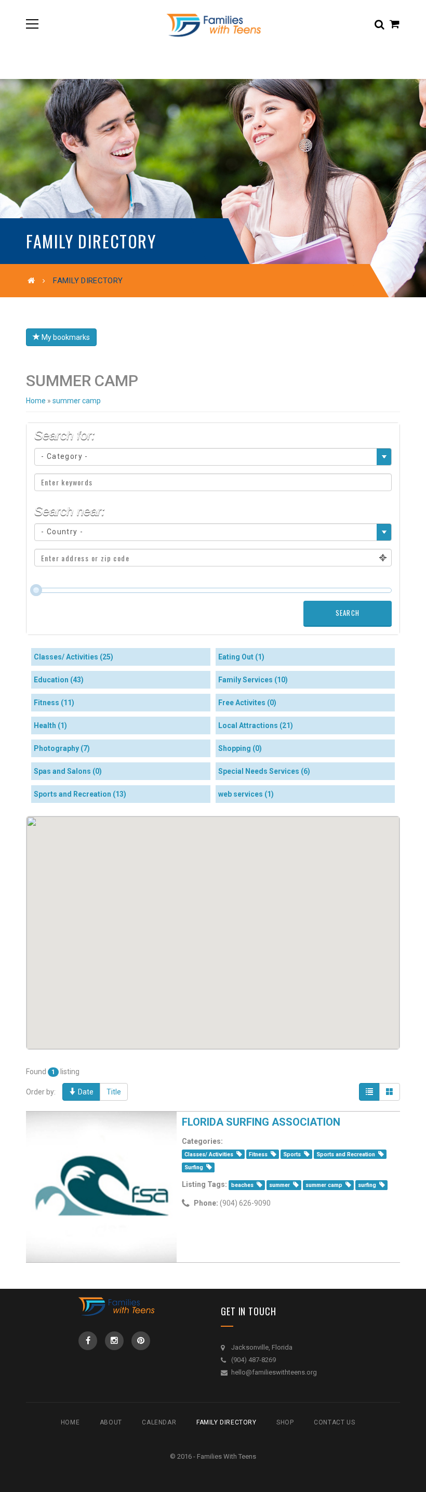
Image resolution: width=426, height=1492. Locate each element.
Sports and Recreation (345, 1154)
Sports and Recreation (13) (80, 794)
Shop (285, 1422)
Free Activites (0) (247, 702)
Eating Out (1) (241, 657)
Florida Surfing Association (261, 1122)
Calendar (159, 1422)
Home (36, 401)
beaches (242, 1185)
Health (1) (50, 725)
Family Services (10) (253, 680)
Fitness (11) (54, 702)
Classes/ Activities (208, 1154)
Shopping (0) (240, 748)
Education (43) (59, 680)
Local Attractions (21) (255, 725)
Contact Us (334, 1422)
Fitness (258, 1154)
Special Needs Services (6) (264, 771)
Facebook (87, 1340)
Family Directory (226, 1422)
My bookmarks (65, 337)
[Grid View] (389, 1092)
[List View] (369, 1092)
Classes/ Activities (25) (73, 657)
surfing (367, 1185)
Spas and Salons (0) (68, 771)
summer (279, 1185)
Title (113, 1092)
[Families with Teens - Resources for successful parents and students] (213, 24)
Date (85, 1092)
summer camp (76, 401)
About (111, 1422)
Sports (292, 1154)
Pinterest (140, 1340)
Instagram (114, 1340)
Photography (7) (62, 748)
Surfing (193, 1167)
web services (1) (246, 794)
